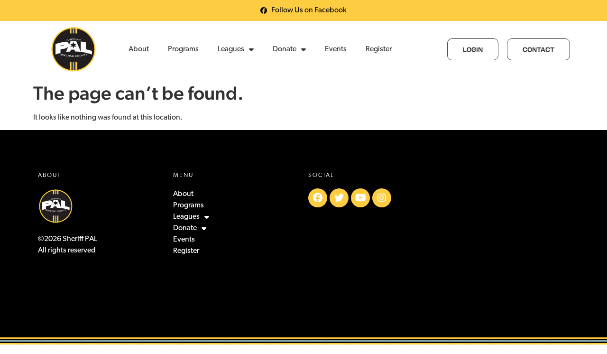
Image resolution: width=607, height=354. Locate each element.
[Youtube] (360, 197)
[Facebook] (317, 197)
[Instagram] (381, 197)
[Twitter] (339, 197)
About (139, 49)
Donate (284, 49)
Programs (183, 49)
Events (336, 49)
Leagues (231, 49)
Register (379, 49)
